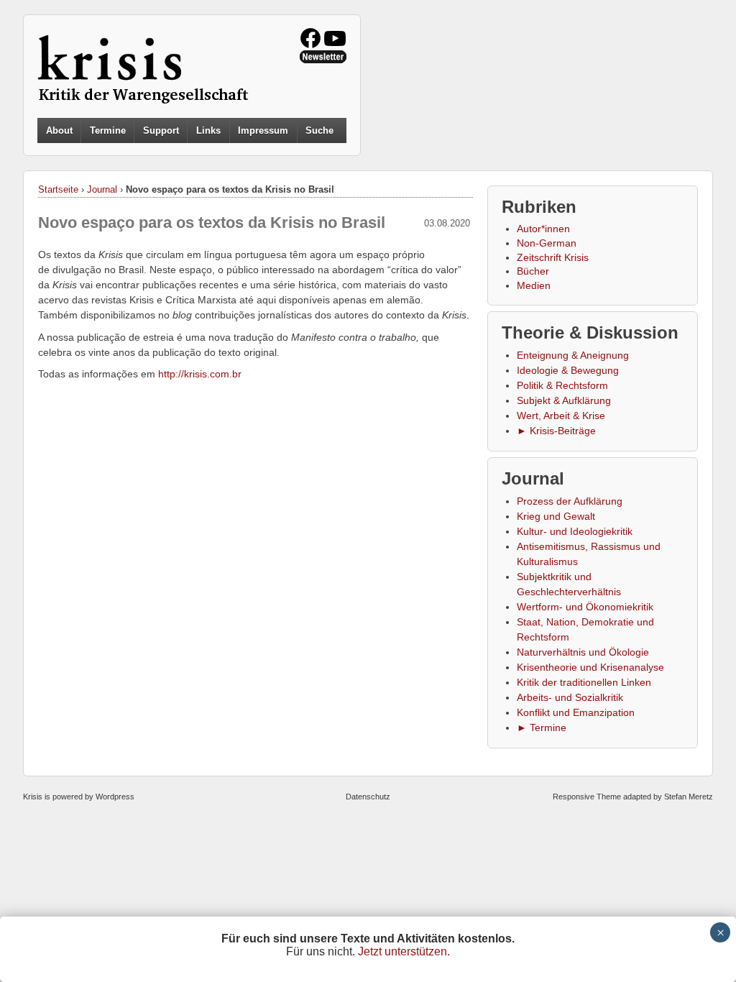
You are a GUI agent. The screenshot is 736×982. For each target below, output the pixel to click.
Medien (534, 285)
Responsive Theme (587, 796)
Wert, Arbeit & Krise (561, 415)
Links (208, 130)
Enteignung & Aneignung (573, 355)
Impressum (263, 130)
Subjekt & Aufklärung (564, 400)
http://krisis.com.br (200, 374)
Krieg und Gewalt (556, 516)
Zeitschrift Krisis (553, 257)
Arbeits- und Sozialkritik (570, 697)
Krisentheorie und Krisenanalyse (590, 667)
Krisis (32, 796)
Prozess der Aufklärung (569, 501)
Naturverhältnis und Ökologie (583, 652)
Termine (108, 130)
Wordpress (115, 796)
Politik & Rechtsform (562, 385)
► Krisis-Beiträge (556, 430)
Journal (102, 189)
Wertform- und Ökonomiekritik (585, 606)
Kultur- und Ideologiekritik (574, 531)
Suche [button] (319, 131)
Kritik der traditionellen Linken (584, 682)
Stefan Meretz (688, 796)
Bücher (533, 271)
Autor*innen (543, 228)
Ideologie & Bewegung (568, 370)
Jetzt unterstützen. (404, 951)
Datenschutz (368, 796)
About (59, 130)
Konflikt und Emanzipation (576, 712)
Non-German (546, 243)
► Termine (541, 727)
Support (161, 130)
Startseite (58, 189)
